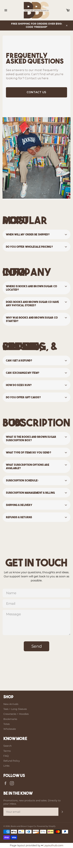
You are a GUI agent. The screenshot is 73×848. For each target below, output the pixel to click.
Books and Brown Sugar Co (23, 826)
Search (7, 745)
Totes (6, 724)
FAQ (6, 755)
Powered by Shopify (46, 826)
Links (6, 765)
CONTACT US (36, 92)
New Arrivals (10, 704)
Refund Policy (11, 760)
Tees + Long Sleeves (15, 709)
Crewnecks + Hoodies (16, 713)
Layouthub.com (53, 845)
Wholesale (9, 728)
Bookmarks (10, 719)
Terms (7, 750)
